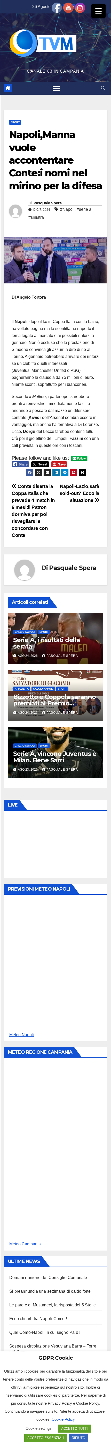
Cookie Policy (63, 1419)
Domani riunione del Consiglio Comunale (48, 1277)
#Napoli (67, 209)
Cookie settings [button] (39, 1428)
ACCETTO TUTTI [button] (74, 1429)
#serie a (84, 209)
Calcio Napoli (25, 631)
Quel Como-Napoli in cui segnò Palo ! (44, 1332)
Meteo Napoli (21, 1035)
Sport (15, 122)
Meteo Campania (25, 1244)
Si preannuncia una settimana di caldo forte (50, 1291)
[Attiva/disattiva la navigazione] (56, 88)
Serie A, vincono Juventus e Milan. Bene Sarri (54, 757)
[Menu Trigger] (98, 11)
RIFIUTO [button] (78, 1438)
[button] (103, 88)
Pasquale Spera (47, 203)
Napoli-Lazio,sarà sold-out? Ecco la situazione (79, 493)
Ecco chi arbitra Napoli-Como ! (38, 1318)
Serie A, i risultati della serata (46, 643)
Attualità (22, 688)
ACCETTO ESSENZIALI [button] (45, 1438)
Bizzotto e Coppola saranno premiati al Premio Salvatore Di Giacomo (54, 703)
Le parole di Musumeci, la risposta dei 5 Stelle (52, 1305)
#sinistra (36, 217)
